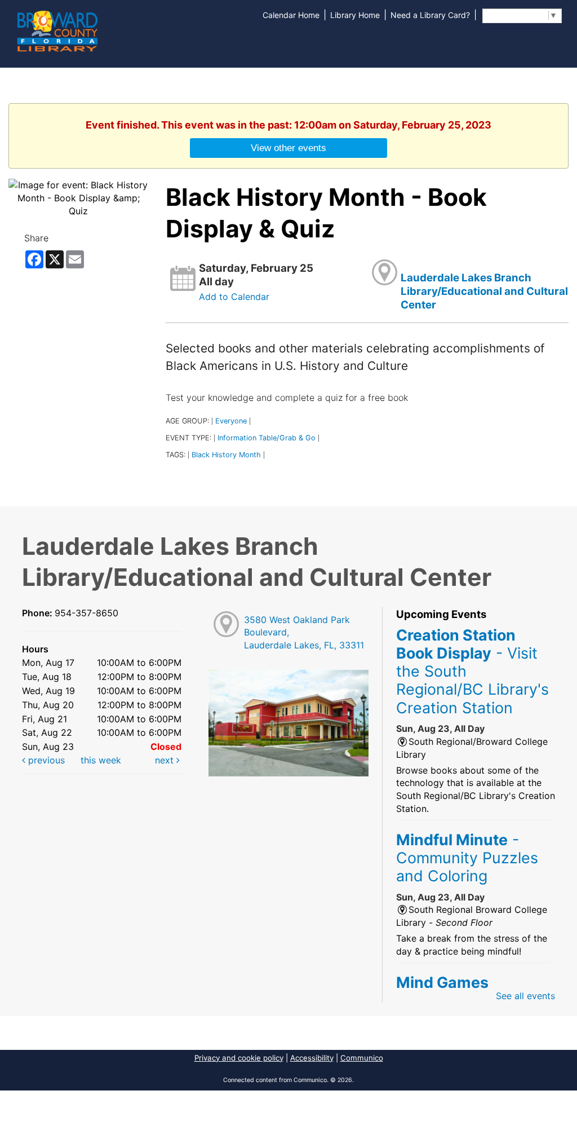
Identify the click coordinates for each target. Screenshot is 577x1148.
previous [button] (45, 760)
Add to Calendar (234, 296)
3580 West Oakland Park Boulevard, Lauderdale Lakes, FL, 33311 (304, 632)
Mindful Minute (467, 858)
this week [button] (101, 760)
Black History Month (226, 455)
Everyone (231, 421)
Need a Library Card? (430, 15)
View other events (288, 147)
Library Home (355, 15)
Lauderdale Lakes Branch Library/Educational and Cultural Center (484, 291)
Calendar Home (291, 15)
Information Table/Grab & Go (267, 438)
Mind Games (442, 982)
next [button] (165, 760)
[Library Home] (57, 30)
